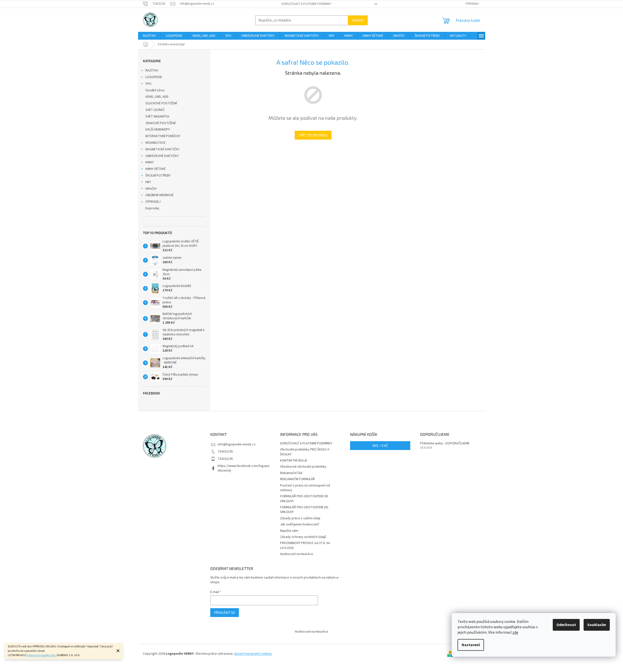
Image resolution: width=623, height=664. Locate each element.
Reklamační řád (291, 473)
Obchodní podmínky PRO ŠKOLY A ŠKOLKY (304, 452)
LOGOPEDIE (153, 77)
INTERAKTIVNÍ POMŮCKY (162, 136)
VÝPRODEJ (153, 201)
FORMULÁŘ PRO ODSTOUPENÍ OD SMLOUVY (304, 498)
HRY (148, 182)
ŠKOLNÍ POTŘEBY (158, 175)
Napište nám (289, 530)
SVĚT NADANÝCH (157, 116)
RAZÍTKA (151, 70)
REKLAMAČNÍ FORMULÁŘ (297, 479)
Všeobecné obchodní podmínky (303, 466)
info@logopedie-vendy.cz (237, 444)
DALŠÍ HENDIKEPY (157, 129)
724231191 (225, 451)
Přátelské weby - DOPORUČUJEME (445, 443)
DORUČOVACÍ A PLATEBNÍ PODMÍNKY (306, 4)
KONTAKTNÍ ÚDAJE (293, 460)
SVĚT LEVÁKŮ (155, 109)
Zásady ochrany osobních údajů (303, 536)
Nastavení (471, 645)
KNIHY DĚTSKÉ (155, 168)
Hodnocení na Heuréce (296, 554)
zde (515, 632)
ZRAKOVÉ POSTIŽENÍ (160, 123)
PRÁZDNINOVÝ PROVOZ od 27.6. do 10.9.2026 (305, 545)
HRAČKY (151, 188)
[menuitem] (149, 36)
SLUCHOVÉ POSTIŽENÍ (161, 103)
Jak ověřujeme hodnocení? (299, 524)
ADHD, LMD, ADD (156, 96)
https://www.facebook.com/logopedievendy (244, 468)
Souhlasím (596, 625)
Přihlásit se (224, 612)
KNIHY (149, 162)
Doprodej (152, 208)
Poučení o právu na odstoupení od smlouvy (305, 488)
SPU (148, 83)
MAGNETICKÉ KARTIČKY (162, 149)
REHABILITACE (155, 142)
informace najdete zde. (41, 655)
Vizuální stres (155, 90)
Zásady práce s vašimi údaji (300, 518)
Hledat (358, 20)
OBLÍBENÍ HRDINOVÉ (159, 195)
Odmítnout (566, 625)
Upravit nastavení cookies (253, 653)
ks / (380, 445)
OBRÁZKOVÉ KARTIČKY (162, 156)
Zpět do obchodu (313, 135)
